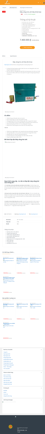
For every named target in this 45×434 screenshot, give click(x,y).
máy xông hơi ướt (34, 214)
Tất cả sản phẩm (6, 368)
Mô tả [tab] (3, 56)
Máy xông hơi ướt (13, 7)
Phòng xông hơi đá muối (8, 359)
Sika (17, 223)
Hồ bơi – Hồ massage (7, 366)
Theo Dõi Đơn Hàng (7, 376)
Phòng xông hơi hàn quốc (8, 363)
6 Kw (18, 221)
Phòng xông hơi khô (7, 357)
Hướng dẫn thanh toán (7, 384)
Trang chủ (4, 7)
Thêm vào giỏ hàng (28, 47)
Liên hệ (4, 392)
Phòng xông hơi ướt (7, 361)
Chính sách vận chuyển (7, 382)
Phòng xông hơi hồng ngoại (8, 364)
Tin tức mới (5, 394)
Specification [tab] (13, 56)
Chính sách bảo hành (7, 378)
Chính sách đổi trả (6, 380)
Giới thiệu (5, 390)
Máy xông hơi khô (6, 353)
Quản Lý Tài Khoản (7, 375)
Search (38, 2)
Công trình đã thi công (7, 396)
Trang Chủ (5, 352)
